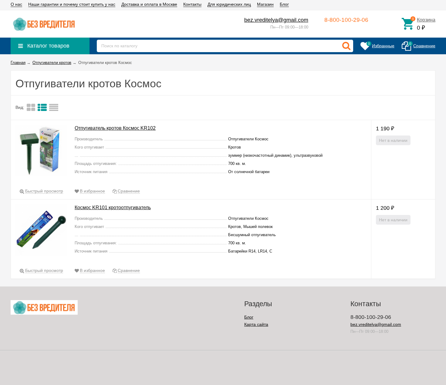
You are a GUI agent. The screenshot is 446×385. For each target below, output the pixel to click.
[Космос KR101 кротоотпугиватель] (41, 231)
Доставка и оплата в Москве (149, 4)
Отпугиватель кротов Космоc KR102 (115, 128)
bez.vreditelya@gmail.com (276, 20)
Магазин (265, 4)
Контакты (192, 4)
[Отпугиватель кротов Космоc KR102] (41, 151)
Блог (284, 4)
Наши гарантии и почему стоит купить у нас (71, 4)
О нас (16, 4)
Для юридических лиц (229, 4)
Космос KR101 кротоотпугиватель (113, 207)
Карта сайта (256, 324)
